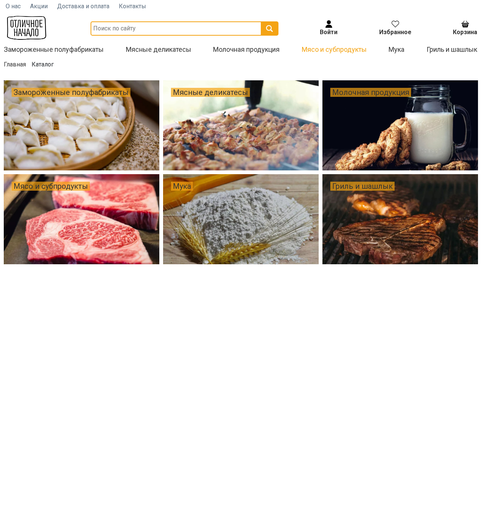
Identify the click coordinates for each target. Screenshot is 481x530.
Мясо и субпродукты (334, 49)
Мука (396, 49)
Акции (39, 6)
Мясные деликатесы (158, 49)
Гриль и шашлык (452, 49)
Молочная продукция (246, 49)
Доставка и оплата (83, 6)
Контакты (132, 6)
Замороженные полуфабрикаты (54, 49)
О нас (13, 6)
